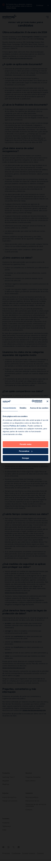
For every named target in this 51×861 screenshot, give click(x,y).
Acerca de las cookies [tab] (39, 408)
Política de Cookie (17, 426)
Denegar (25, 458)
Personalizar (24, 451)
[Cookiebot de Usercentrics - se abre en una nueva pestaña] (32, 401)
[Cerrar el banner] (47, 401)
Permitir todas (25, 444)
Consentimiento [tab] (9, 408)
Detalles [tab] (23, 408)
